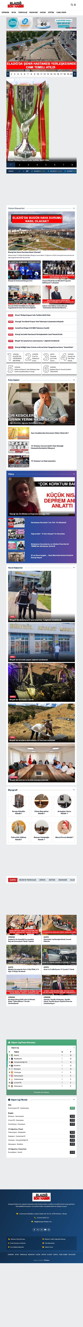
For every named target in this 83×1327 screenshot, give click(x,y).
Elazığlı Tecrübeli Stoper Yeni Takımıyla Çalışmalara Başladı (39, 321)
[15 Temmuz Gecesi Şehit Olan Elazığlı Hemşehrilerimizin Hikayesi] (18, 447)
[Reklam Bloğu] (41, 23)
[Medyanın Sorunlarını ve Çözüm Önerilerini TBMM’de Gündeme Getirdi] (16, 545)
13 (48, 74)
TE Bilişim (46, 1260)
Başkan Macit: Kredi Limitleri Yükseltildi (60, 370)
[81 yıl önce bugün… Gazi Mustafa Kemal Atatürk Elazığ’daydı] (16, 556)
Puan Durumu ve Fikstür (18, 1243)
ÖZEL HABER (63, 1254)
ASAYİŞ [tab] (13, 880)
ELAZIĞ (49, 1254)
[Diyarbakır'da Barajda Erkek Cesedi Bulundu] (59, 925)
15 (55, 74)
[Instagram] (41, 1229)
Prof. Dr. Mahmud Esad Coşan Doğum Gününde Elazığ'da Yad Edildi (36, 359)
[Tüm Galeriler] (74, 380)
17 (61, 74)
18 (65, 74)
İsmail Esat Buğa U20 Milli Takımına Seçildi (32, 328)
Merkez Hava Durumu (18, 1239)
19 (68, 74)
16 (58, 74)
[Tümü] (74, 568)
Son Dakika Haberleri (17, 1247)
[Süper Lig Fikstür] (74, 1100)
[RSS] (49, 1229)
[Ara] (72, 5)
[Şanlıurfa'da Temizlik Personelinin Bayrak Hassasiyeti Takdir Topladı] (23, 925)
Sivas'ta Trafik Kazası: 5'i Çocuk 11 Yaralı (59, 969)
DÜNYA (55, 1254)
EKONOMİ (33, 12)
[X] (38, 1229)
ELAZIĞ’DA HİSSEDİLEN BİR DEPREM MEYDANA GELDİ (17, 359)
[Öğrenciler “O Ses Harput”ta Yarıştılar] (16, 534)
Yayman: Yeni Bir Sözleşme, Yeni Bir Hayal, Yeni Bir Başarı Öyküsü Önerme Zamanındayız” (58, 1001)
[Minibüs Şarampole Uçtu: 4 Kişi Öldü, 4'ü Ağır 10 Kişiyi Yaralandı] (23, 955)
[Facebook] (34, 1229)
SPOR (13, 12)
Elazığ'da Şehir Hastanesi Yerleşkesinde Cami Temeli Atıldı (38, 334)
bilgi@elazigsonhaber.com (43, 1221)
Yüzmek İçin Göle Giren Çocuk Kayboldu (53, 359)
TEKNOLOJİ (22, 12)
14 (51, 74)
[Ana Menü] (75, 5)
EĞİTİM (51, 12)
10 (38, 74)
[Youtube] (45, 1229)
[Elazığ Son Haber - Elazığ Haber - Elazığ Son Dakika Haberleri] (15, 5)
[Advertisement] (41, 189)
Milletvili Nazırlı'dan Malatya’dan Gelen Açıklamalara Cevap (26, 370)
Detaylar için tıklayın (41, 1092)
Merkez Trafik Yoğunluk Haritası (55, 1239)
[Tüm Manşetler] (74, 208)
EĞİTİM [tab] (52, 880)
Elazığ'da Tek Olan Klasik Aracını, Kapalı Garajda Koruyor (71, 359)
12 (45, 74)
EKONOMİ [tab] (63, 880)
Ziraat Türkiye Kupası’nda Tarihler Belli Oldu (32, 315)
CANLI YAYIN (61, 12)
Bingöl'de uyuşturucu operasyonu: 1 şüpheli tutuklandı (37, 341)
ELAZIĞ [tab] (73, 880)
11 (41, 74)
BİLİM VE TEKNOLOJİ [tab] (27, 880)
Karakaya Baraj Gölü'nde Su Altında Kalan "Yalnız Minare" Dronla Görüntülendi (21, 1001)
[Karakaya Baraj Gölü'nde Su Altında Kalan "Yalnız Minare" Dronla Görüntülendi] (23, 985)
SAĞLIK (43, 12)
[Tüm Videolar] (74, 474)
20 (71, 74)
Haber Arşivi (49, 1247)
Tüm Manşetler (50, 1243)
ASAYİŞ (52, 354)
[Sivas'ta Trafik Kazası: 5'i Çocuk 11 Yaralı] (59, 955)
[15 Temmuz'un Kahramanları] (18, 461)
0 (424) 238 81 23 (43, 1217)
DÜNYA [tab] (42, 880)
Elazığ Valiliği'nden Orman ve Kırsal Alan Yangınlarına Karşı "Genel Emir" (44, 347)
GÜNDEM (5, 12)
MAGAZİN (72, 1254)
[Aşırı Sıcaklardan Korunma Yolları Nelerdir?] (18, 433)
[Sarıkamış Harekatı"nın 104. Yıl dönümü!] (16, 523)
